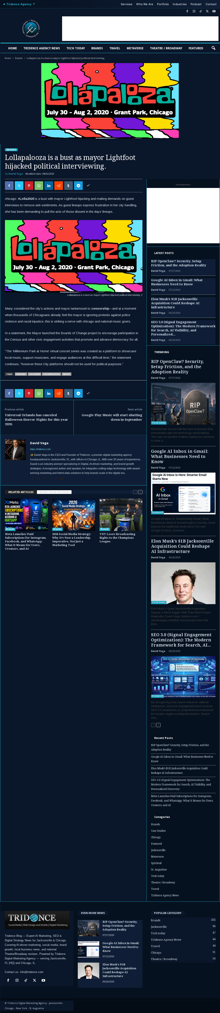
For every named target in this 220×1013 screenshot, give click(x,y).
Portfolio (163, 4)
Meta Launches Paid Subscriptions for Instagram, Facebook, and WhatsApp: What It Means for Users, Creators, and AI (25, 541)
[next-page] (140, 492)
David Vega (16, 173)
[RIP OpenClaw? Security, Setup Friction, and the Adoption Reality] (183, 404)
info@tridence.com (31, 972)
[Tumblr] (68, 185)
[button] (213, 48)
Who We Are (144, 4)
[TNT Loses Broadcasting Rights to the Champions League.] (120, 515)
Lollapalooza (51, 374)
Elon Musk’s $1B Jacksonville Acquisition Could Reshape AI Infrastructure (175, 303)
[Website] (56, 479)
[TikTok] (200, 11)
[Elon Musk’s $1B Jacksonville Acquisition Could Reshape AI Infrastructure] (183, 583)
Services (127, 4)
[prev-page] (135, 492)
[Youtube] (214, 11)
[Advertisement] (140, 28)
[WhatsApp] (39, 185)
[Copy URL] (88, 185)
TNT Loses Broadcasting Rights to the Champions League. (117, 537)
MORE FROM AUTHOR (54, 492)
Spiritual (156, 863)
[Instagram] (194, 11)
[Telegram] (78, 185)
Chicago (156, 837)
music (66, 374)
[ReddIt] (58, 185)
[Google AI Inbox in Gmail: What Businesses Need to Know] (183, 493)
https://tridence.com (40, 449)
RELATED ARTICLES (21, 492)
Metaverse (135, 48)
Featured (196, 48)
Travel (114, 48)
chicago (21, 374)
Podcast (196, 4)
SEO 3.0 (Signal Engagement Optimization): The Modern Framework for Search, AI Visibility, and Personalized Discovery (181, 785)
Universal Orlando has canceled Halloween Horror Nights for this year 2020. (36, 419)
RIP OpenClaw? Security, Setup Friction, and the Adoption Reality (178, 263)
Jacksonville (158, 850)
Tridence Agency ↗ (20, 4)
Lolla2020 (34, 374)
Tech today (75, 48)
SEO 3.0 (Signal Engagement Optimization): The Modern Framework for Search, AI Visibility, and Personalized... (183, 328)
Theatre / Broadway (166, 48)
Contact (211, 4)
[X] (207, 11)
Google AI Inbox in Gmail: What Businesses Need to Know (177, 282)
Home (12, 48)
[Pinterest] (29, 185)
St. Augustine (159, 869)
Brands (97, 48)
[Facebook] (187, 11)
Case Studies (158, 830)
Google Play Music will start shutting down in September (112, 417)
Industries (180, 4)
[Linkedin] (48, 185)
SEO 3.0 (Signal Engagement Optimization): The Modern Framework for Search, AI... (181, 640)
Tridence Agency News (41, 48)
